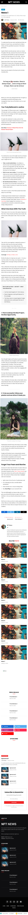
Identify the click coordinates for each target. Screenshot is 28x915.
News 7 (3, 661)
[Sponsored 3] (4, 776)
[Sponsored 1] (14, 749)
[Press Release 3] (4, 712)
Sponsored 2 (13, 768)
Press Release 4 (13, 718)
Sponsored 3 (13, 774)
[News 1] (14, 31)
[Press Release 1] (4, 698)
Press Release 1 (13, 696)
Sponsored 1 (10, 519)
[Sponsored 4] (4, 782)
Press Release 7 (18, 519)
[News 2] (14, 550)
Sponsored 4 (13, 781)
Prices (14, 907)
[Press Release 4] (4, 719)
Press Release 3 (13, 711)
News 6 (3, 641)
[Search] (26, 2)
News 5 (3, 620)
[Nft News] (14, 2)
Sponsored (5, 756)
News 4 (3, 600)
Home (2, 5)
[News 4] (14, 591)
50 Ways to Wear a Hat (12, 254)
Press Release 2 (13, 703)
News (3, 9)
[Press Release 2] (4, 705)
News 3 (3, 580)
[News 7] (14, 652)
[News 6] (14, 632)
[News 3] (14, 571)
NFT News (7, 19)
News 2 (3, 559)
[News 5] (14, 612)
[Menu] (2, 2)
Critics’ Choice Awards (19, 471)
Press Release (20, 905)
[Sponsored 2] (4, 769)
